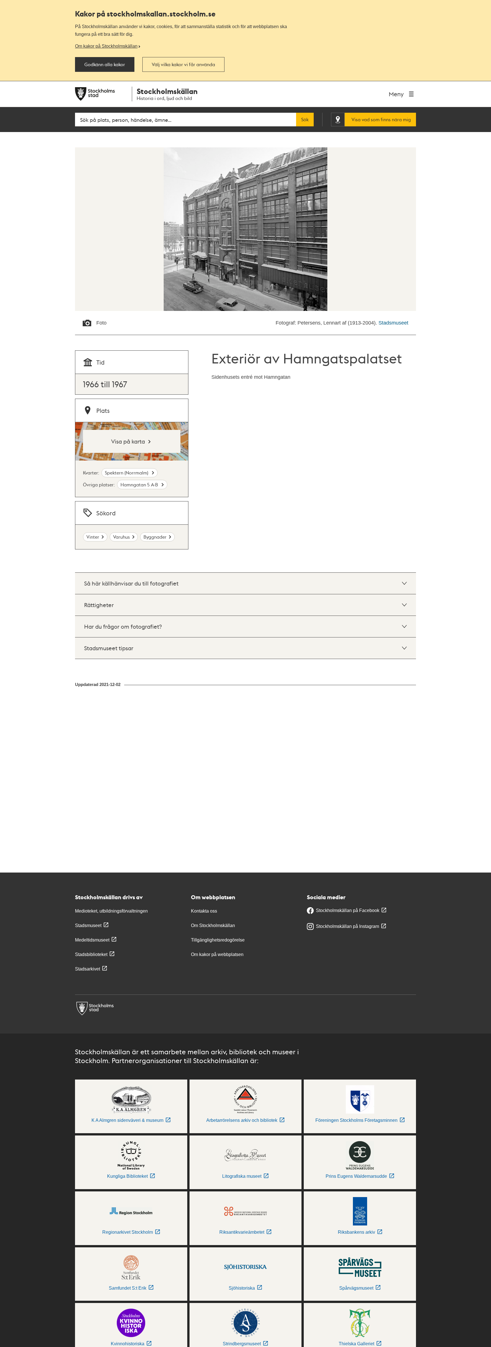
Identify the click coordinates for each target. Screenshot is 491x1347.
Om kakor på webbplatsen (217, 954)
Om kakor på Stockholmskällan (106, 46)
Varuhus (121, 537)
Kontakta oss (204, 911)
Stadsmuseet (393, 323)
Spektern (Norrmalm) (127, 473)
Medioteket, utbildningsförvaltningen (111, 911)
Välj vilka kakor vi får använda (183, 64)
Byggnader (155, 537)
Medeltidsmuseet (92, 940)
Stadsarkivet (87, 969)
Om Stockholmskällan (213, 925)
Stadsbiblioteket (91, 954)
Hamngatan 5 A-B (139, 485)
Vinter (92, 537)
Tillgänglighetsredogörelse (218, 940)
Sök (305, 119)
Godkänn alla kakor (104, 64)
